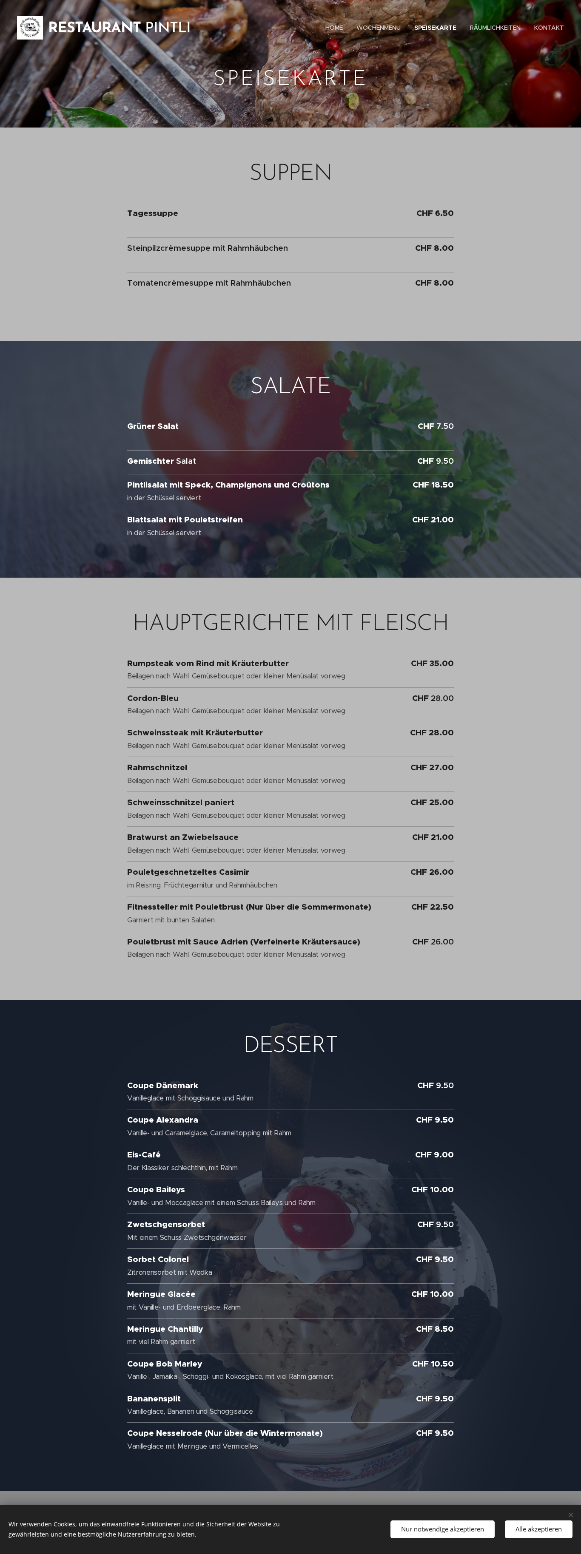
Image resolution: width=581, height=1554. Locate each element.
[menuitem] (336, 27)
